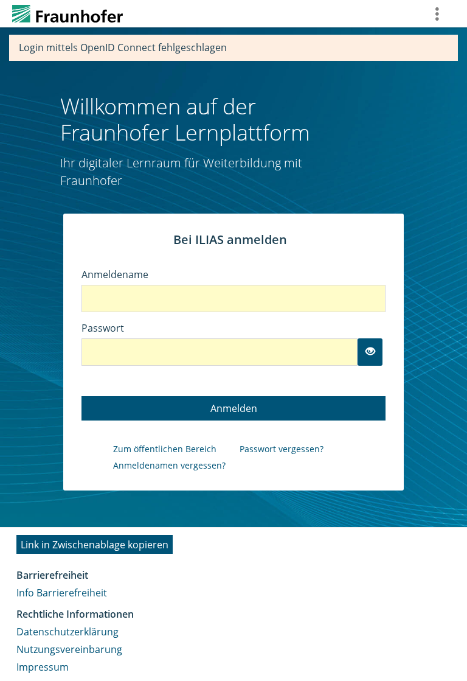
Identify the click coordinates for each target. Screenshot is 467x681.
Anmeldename (114, 274)
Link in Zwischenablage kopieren (94, 544)
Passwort (102, 328)
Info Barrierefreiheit (61, 592)
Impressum (42, 667)
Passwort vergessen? (281, 449)
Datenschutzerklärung (67, 631)
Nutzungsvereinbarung (69, 649)
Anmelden (233, 408)
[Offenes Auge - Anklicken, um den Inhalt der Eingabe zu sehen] (370, 352)
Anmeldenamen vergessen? (169, 465)
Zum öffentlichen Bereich (164, 449)
